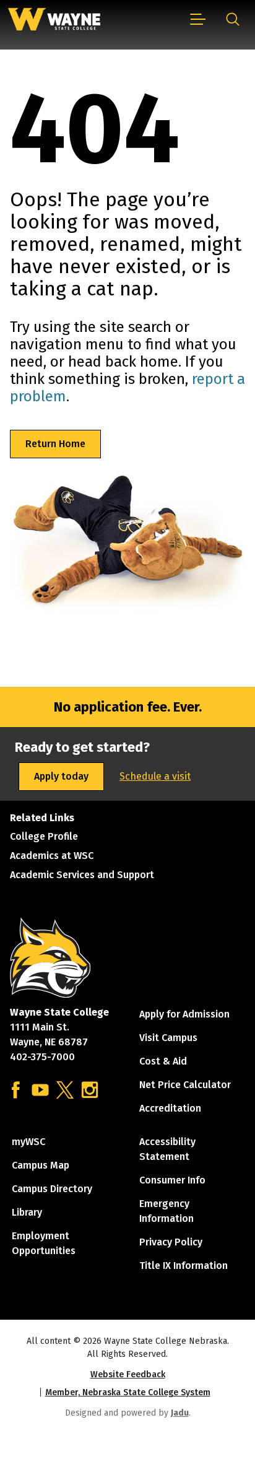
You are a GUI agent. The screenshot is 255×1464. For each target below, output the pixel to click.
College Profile (44, 836)
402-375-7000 (42, 1057)
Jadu (180, 1413)
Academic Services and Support (82, 875)
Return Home (55, 444)
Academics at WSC (51, 855)
